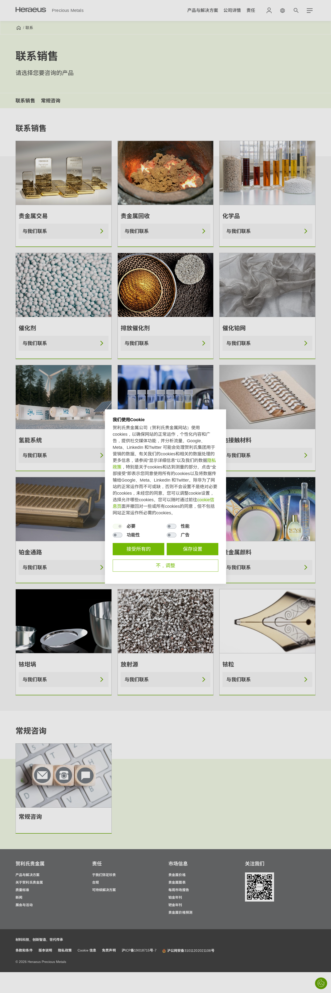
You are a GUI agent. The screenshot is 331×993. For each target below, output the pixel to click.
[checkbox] (117, 526)
